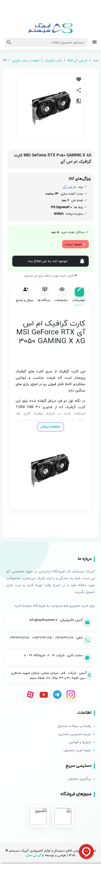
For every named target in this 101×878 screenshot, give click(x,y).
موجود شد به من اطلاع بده (47, 261)
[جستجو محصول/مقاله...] (9, 42)
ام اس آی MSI (77, 61)
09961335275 (19, 638)
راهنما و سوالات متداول (74, 726)
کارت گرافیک (53, 61)
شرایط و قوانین (80, 742)
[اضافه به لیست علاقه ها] (79, 79)
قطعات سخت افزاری (25, 61)
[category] (94, 42)
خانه (96, 61)
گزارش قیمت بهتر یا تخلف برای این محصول (49, 276)
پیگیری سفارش (79, 779)
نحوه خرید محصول (77, 750)
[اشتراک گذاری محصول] (79, 90)
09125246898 (64, 638)
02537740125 (42, 638)
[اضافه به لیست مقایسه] (79, 101)
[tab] (78, 296)
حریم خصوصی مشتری (74, 734)
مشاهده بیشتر (50, 427)
